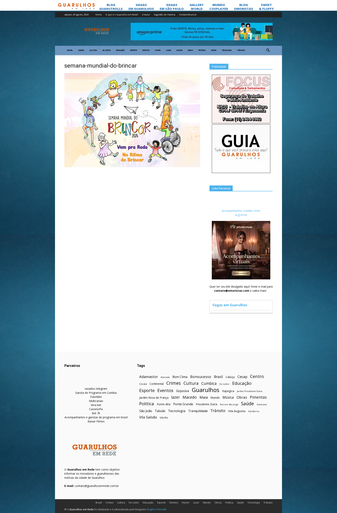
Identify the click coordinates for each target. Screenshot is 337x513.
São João (145, 411)
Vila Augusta (236, 411)
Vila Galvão (148, 417)
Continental (157, 384)
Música (228, 397)
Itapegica (228, 391)
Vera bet (96, 405)
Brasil (70, 50)
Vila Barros (253, 411)
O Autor (146, 14)
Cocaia (143, 384)
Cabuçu (230, 377)
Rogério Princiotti (156, 509)
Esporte (133, 50)
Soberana (262, 404)
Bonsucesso (200, 377)
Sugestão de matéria (164, 14)
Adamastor (148, 377)
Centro (257, 376)
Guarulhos (205, 390)
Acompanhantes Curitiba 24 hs (241, 211)
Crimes (81, 50)
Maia (204, 397)
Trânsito (241, 50)
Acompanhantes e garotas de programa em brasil (96, 417)
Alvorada (165, 377)
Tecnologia (227, 50)
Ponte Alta (163, 404)
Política (202, 50)
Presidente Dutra (206, 404)
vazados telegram (96, 388)
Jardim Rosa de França (153, 397)
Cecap (242, 377)
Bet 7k (96, 413)
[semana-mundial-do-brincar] (132, 166)
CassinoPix (96, 409)
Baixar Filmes (96, 421)
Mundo (179, 50)
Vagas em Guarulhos (229, 305)
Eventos (145, 50)
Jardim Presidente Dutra (249, 391)
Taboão (160, 411)
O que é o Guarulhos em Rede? (122, 14)
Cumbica (209, 383)
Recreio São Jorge (229, 404)
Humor (158, 50)
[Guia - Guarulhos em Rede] (241, 172)
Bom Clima (179, 377)
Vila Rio (164, 417)
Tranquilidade (198, 411)
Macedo (190, 397)
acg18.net (241, 215)
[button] (268, 50)
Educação (120, 50)
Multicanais (96, 401)
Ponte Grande (183, 404)
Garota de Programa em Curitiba (96, 393)
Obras (190, 50)
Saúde (213, 50)
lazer (175, 397)
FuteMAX (96, 397)
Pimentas (258, 397)
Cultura (93, 50)
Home (98, 14)
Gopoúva (182, 391)
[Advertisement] (132, 197)
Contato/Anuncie (188, 14)
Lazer (168, 50)
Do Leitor (106, 50)
